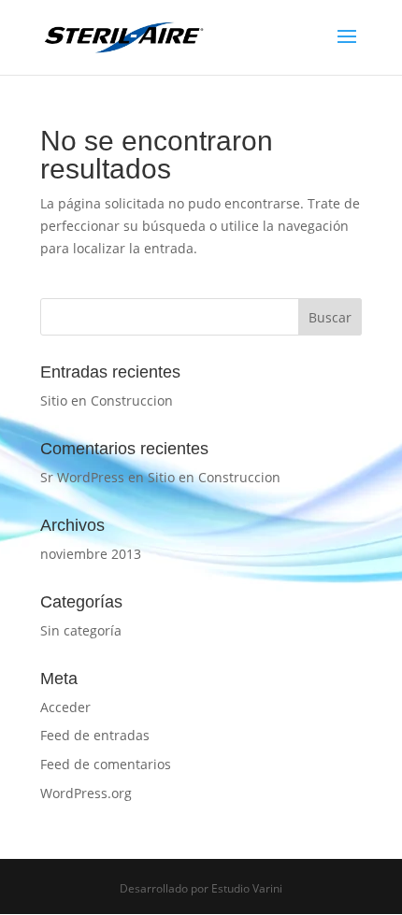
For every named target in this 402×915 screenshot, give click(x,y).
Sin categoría (81, 630)
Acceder (65, 707)
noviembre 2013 (90, 554)
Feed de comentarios (105, 764)
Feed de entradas (95, 735)
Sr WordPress (82, 477)
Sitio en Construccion (106, 400)
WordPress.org (86, 793)
